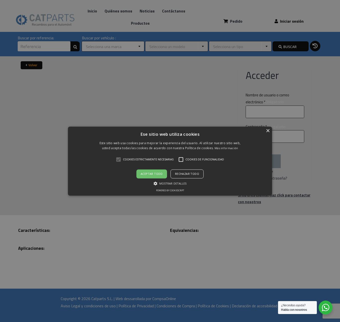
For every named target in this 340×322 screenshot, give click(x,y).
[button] (170, 161)
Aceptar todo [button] (152, 174)
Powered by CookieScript (170, 190)
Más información (226, 148)
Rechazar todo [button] (187, 174)
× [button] (268, 131)
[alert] (170, 161)
